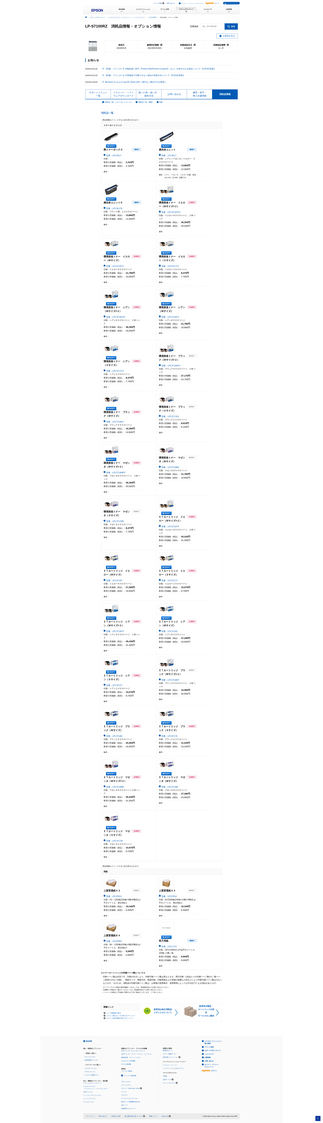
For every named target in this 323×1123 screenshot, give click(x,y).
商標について (153, 1116)
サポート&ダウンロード (213, 1050)
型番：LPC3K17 (169, 155)
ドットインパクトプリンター (92, 1095)
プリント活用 (209, 1047)
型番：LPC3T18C (170, 631)
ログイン (217, 3)
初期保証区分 (188, 45)
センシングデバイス (169, 1083)
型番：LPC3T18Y (114, 580)
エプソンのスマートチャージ (92, 1083)
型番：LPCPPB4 (114, 941)
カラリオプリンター (91, 1068)
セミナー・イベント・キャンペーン (192, 3)
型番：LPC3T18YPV (171, 212)
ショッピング (209, 1054)
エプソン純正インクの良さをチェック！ (121, 1016)
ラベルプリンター (88, 1102)
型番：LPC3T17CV (115, 371)
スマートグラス (126, 1085)
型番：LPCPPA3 (114, 896)
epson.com (165, 1116)
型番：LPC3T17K (170, 736)
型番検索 (194, 26)
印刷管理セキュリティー (128, 1108)
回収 (161, 102)
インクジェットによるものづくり (173, 1068)
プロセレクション (90, 1071)
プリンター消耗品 (126, 1071)
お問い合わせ (170, 3)
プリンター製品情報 (130, 1075)
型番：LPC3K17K (114, 208)
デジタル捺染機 (126, 1064)
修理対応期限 (154, 45)
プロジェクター (126, 1081)
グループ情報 (158, 3)
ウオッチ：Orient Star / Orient (130, 1088)
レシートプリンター (89, 1098)
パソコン (124, 1091)
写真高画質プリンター (91, 1060)
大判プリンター (88, 1092)
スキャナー (124, 1095)
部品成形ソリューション (170, 1057)
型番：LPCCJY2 (169, 946)
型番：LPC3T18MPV (115, 473)
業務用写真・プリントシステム (131, 1057)
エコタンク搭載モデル (91, 1075)
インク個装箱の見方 (113, 1013)
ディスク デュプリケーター (129, 1098)
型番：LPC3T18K (114, 736)
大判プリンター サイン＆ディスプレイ (133, 1051)
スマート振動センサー (170, 1054)
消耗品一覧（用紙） (146, 102)
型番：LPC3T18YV (115, 266)
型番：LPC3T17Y (170, 580)
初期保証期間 (221, 45)
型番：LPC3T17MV (115, 521)
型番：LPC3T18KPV (171, 366)
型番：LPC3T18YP (170, 527)
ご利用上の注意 (115, 1116)
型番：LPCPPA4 (169, 896)
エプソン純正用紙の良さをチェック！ (120, 1018)
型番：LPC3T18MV (170, 467)
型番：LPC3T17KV (170, 416)
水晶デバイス (167, 1079)
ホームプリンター (90, 1057)
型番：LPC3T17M (114, 841)
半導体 (165, 1076)
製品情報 (89, 1041)
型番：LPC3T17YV (170, 266)
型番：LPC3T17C (114, 685)
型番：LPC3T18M (170, 787)
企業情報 (208, 1057)
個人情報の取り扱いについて (134, 1116)
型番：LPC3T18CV (170, 317)
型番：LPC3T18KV (115, 422)
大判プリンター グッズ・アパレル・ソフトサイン (136, 1054)
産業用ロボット (168, 1050)
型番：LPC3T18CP (115, 631)
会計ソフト (124, 1105)
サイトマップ (90, 1116)
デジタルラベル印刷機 (128, 1061)
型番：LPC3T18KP (170, 680)
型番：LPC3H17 (113, 155)
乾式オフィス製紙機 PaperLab (130, 1101)
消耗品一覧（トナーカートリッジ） (119, 102)
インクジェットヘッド (170, 1065)
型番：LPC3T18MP (115, 787)
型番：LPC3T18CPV (115, 317)
